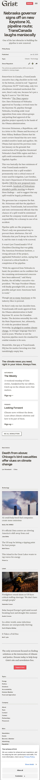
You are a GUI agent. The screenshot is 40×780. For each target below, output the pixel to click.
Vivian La (5, 560)
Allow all (20, 770)
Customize (19, 776)
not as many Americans (20, 298)
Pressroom (5, 721)
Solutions (5, 686)
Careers (4, 715)
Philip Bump (6, 49)
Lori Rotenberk (7, 469)
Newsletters (6, 733)
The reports (20, 98)
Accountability (7, 689)
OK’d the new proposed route (22, 183)
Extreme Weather (7, 692)
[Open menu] (36, 3)
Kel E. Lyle (5, 637)
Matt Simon (5, 548)
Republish (5, 744)
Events (4, 736)
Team (3, 710)
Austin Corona (6, 616)
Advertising (5, 741)
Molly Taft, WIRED (7, 524)
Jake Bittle (5, 536)
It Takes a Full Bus (10, 634)
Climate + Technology (31, 59)
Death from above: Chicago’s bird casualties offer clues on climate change (19, 458)
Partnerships (6, 718)
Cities (15, 469)
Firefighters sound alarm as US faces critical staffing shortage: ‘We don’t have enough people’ (19, 597)
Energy (4, 681)
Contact (4, 712)
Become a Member (8, 738)
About (4, 707)
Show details (29, 764)
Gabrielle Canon (7, 604)
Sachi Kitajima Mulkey (9, 628)
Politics (4, 684)
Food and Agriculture (9, 695)
